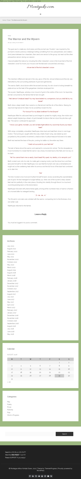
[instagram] (45, 476)
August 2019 (11, 270)
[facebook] (30, 476)
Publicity (10, 410)
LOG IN (13, 452)
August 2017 (11, 294)
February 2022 (12, 251)
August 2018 (11, 273)
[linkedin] (33, 476)
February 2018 (12, 278)
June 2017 (10, 299)
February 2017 (12, 310)
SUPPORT (13, 457)
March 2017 (11, 307)
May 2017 (10, 302)
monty (21, 42)
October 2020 (12, 262)
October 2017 (12, 289)
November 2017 (12, 286)
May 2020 (10, 265)
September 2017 (12, 291)
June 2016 (10, 331)
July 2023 (10, 246)
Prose (8, 20)
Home (4, 20)
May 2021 (10, 257)
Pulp (8, 412)
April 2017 (10, 305)
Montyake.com (40, 6)
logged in (20, 223)
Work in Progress (13, 415)
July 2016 (10, 329)
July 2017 (10, 297)
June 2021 (10, 254)
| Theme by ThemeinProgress (46, 468)
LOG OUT (21, 452)
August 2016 (11, 326)
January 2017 (11, 313)
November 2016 (12, 318)
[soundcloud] (39, 476)
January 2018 (11, 281)
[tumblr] (36, 476)
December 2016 (12, 315)
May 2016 (10, 334)
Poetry (9, 404)
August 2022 (11, 249)
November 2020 (13, 259)
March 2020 (11, 267)
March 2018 (11, 275)
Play (8, 402)
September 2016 (13, 323)
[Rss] (51, 476)
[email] (48, 476)
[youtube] (42, 476)
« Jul (9, 382)
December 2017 (12, 283)
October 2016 (12, 321)
